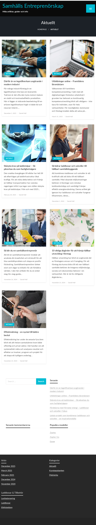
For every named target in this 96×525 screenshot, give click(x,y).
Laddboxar (5, 503)
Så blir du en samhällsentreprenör (20, 251)
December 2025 (8, 466)
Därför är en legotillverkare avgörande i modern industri (23, 83)
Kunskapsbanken (56, 471)
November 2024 (8, 484)
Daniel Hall (22, 113)
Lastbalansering (8, 498)
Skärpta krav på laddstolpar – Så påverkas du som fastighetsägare (20, 167)
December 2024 (8, 479)
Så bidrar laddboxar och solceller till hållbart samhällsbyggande (69, 167)
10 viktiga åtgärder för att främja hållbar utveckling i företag (71, 252)
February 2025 (7, 475)
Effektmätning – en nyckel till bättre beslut (21, 333)
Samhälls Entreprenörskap (32, 6)
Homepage (42, 29)
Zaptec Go (54, 437)
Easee (52, 442)
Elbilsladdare (6, 507)
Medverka (53, 475)
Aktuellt (9, 73)
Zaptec (53, 433)
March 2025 (6, 471)
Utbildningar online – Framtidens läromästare (68, 83)
